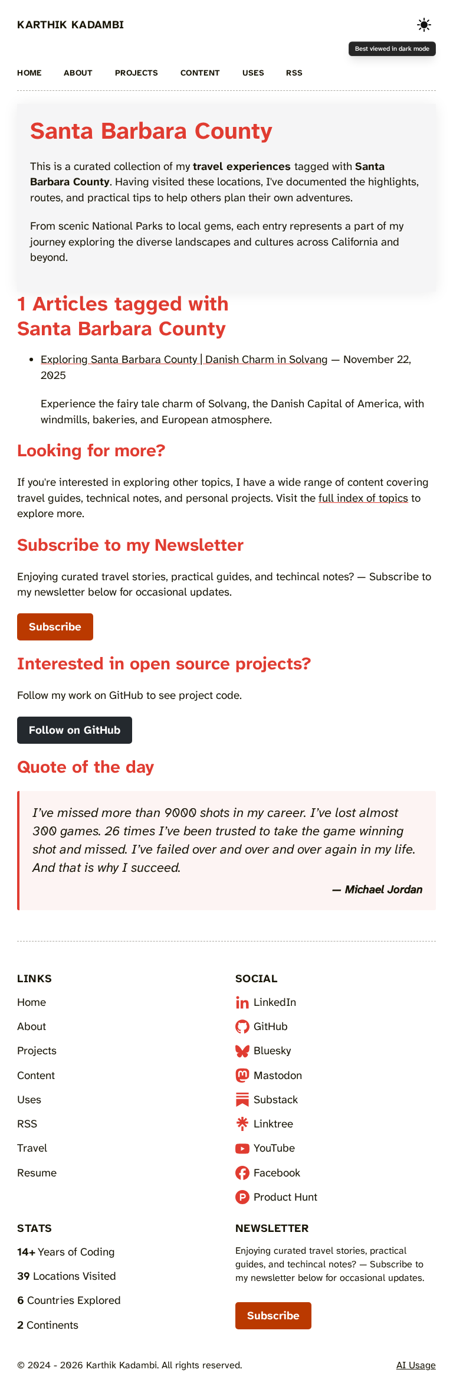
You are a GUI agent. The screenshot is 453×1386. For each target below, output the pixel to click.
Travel (32, 1147)
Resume (37, 1172)
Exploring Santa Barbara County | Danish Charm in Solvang (184, 359)
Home (29, 72)
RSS (294, 72)
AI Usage (416, 1365)
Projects (137, 72)
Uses (253, 72)
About (78, 72)
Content (200, 72)
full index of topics (363, 498)
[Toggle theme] (424, 25)
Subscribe (55, 626)
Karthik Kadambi (70, 24)
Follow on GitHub (74, 730)
